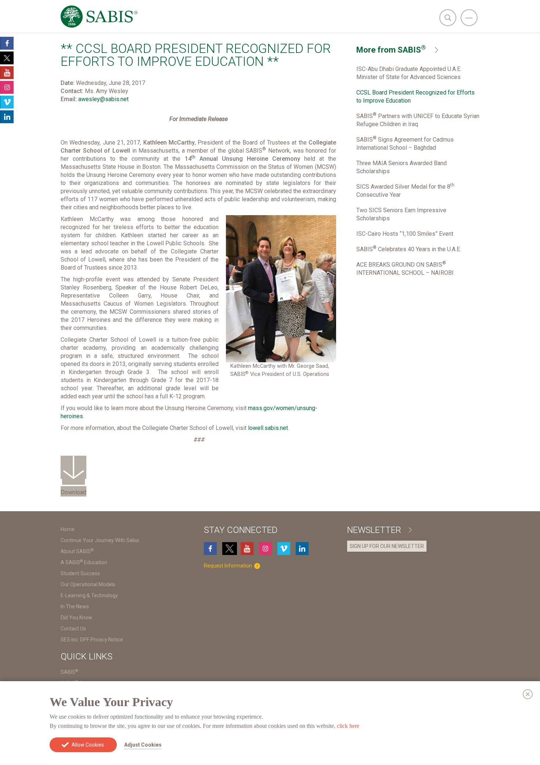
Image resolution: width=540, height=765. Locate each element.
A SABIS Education (84, 562)
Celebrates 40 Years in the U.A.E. (408, 249)
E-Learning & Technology (89, 595)
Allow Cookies (88, 745)
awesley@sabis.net (103, 99)
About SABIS (77, 551)
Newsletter (375, 530)
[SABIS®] (99, 17)
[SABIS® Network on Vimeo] (284, 548)
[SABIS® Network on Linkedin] (303, 548)
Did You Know (76, 617)
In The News (75, 606)
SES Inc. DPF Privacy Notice (92, 640)
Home (68, 529)
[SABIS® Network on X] (229, 548)
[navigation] (469, 17)
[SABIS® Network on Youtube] (248, 548)
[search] (447, 17)
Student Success (80, 573)
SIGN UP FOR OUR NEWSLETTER (387, 546)
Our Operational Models (88, 584)
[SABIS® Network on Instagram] (266, 548)
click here (348, 726)
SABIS (69, 672)
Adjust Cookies (143, 745)
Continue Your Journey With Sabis (100, 540)
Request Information (228, 566)
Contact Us (73, 628)
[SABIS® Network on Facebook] (211, 548)
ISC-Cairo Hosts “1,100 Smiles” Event (404, 233)
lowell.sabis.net (268, 427)
